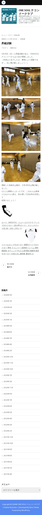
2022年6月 (8, 406)
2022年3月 (8, 425)
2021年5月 (8, 468)
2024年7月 (8, 338)
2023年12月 (8, 357)
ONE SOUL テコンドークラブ (29, 11)
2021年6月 (8, 462)
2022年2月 (8, 431)
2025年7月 (8, 301)
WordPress (25, 510)
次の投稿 (31, 273)
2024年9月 (8, 326)
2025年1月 (8, 320)
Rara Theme (34, 507)
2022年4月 (8, 418)
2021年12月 (8, 437)
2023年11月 (8, 363)
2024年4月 (8, 344)
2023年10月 (8, 369)
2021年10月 (8, 443)
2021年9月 (8, 449)
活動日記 (13, 48)
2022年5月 (8, 412)
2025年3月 (8, 313)
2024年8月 (8, 332)
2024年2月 (8, 350)
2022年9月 (8, 394)
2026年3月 (8, 295)
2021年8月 (8, 455)
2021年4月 (8, 474)
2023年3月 (8, 381)
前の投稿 (10, 265)
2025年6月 (8, 307)
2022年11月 (8, 387)
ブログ (4, 48)
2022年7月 (8, 400)
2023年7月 (8, 375)
